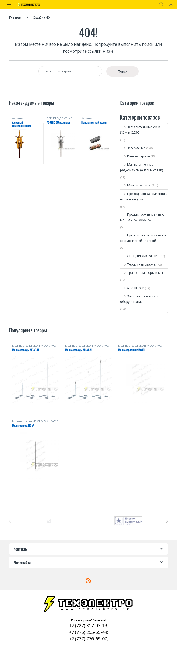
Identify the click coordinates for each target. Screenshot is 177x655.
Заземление (136, 148)
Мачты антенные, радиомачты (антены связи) (141, 167)
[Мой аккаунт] (171, 4)
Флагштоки (135, 288)
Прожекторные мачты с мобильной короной (142, 217)
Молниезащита (139, 185)
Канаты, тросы (138, 156)
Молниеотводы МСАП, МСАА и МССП (35, 345)
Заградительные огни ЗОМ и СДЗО (140, 130)
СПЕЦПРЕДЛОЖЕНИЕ (59, 118)
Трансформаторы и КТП (145, 272)
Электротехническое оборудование (139, 299)
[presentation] (167, 521)
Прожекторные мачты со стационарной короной (143, 238)
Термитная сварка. (141, 264)
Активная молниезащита (21, 119)
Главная (15, 17)
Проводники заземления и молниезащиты (144, 196)
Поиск (161, 4)
